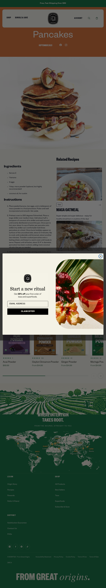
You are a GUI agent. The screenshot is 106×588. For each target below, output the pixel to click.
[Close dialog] (100, 256)
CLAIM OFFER (28, 311)
